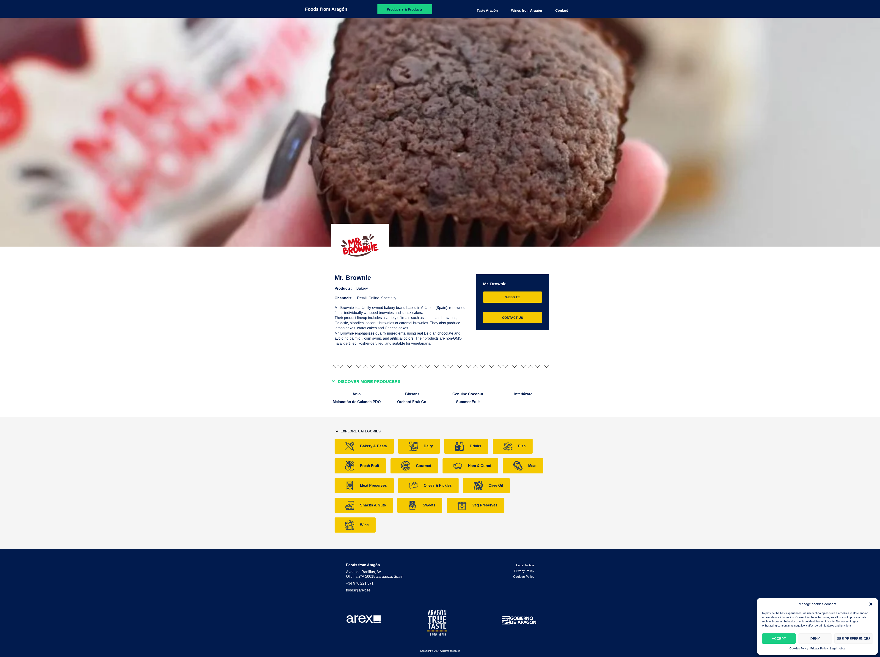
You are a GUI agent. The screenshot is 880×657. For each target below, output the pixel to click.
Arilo (356, 394)
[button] (871, 604)
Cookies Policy (798, 648)
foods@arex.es (358, 590)
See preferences (854, 639)
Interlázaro (523, 394)
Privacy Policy (819, 648)
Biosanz (412, 394)
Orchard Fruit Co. (412, 402)
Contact (561, 10)
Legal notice (837, 648)
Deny (815, 639)
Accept (779, 639)
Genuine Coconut (467, 394)
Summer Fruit (468, 402)
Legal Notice (525, 565)
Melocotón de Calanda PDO (357, 402)
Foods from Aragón (326, 9)
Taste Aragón (487, 10)
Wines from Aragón (526, 10)
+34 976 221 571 (360, 583)
